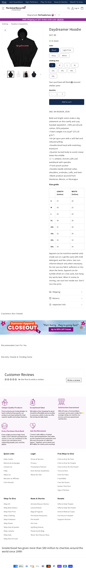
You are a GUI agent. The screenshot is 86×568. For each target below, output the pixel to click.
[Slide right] (40, 74)
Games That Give (64, 486)
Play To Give (46, 2)
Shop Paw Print (10, 511)
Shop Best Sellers (10, 508)
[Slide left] (4, 74)
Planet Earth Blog (37, 531)
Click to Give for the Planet (68, 467)
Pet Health (35, 519)
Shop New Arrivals (11, 538)
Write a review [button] (73, 380)
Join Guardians (16, 2)
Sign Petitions (32, 2)
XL (75, 65)
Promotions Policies (38, 467)
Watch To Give (76, 2)
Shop (4, 2)
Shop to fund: (39, 15)
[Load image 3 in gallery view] (26, 74)
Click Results (9, 482)
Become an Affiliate (11, 478)
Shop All (7, 504)
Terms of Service (37, 459)
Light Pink (67, 50)
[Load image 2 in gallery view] (18, 74)
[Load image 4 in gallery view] (34, 74)
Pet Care (34, 523)
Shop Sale (8, 535)
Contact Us (8, 467)
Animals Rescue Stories (40, 504)
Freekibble (62, 478)
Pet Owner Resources (39, 515)
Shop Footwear (10, 519)
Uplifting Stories (37, 527)
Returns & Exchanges (12, 463)
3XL (62, 70)
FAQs (6, 471)
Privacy (34, 463)
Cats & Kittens (36, 508)
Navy (54, 55)
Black (54, 50)
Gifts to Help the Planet (67, 508)
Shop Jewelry (9, 531)
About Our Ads (36, 474)
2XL (53, 70)
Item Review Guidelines (40, 471)
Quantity (52, 90)
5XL (53, 76)
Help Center (8, 459)
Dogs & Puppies (37, 511)
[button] (3, 8)
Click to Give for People (67, 463)
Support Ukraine (64, 519)
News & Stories (60, 2)
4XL (71, 70)
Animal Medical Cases (66, 511)
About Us (7, 474)
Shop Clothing (9, 515)
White (64, 55)
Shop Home (8, 523)
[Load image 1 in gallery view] (10, 74)
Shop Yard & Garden (11, 527)
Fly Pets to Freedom (65, 515)
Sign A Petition (63, 490)
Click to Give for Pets (66, 459)
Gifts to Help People (65, 504)
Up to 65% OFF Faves (61, 329)
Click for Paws (63, 474)
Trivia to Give (63, 471)
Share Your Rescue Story (40, 535)
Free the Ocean (63, 482)
